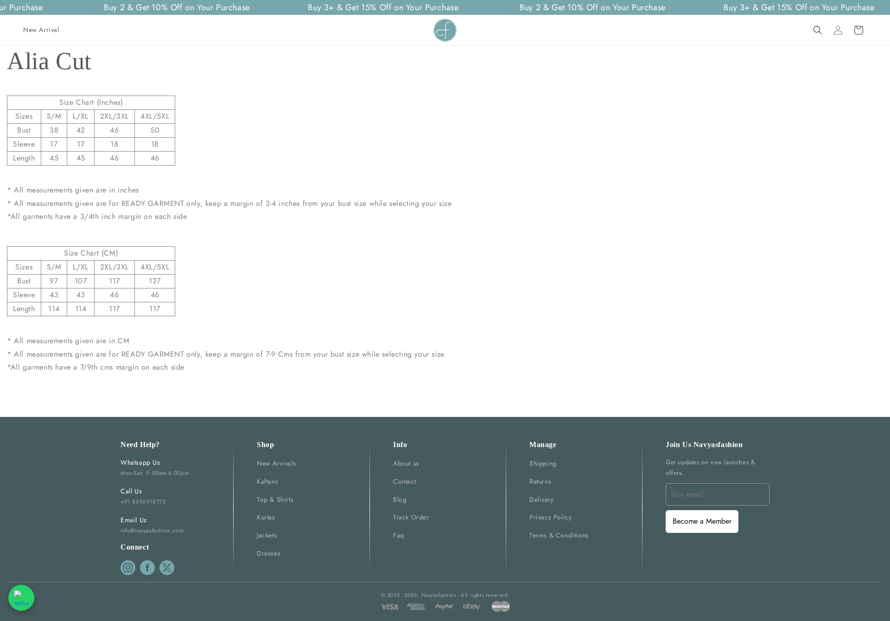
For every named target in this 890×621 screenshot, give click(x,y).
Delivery (541, 499)
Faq (398, 535)
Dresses (268, 553)
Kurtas (266, 517)
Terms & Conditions (559, 535)
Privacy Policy (550, 517)
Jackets (267, 535)
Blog (400, 499)
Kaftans (267, 481)
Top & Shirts (275, 499)
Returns (540, 481)
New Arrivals (276, 463)
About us (406, 463)
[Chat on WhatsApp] (21, 598)
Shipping (543, 463)
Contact (404, 481)
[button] (817, 30)
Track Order (411, 517)
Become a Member (702, 521)
